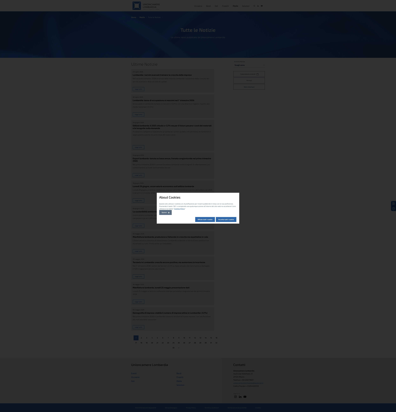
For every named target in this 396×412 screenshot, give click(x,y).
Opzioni (164, 212)
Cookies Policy (179, 209)
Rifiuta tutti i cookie (205, 219)
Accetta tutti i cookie (226, 219)
